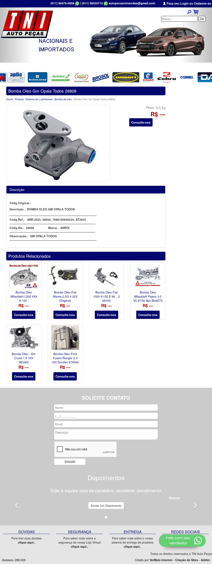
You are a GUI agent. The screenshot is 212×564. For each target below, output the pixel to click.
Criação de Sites (186, 560)
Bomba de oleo (63, 99)
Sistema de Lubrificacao (39, 99)
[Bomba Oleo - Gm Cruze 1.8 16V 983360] (23, 337)
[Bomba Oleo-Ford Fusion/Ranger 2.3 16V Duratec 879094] (65, 337)
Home (9, 99)
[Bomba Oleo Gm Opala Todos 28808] (58, 143)
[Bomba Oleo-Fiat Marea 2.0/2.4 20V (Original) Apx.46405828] (65, 276)
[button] (16, 504)
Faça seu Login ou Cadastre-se (188, 3)
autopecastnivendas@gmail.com (132, 3)
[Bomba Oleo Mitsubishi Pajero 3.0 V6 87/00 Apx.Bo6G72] (147, 276)
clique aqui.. (26, 542)
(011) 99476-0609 (62, 3)
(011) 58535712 (92, 3)
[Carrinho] (195, 12)
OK (202, 19)
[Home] (27, 24)
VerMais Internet (161, 560)
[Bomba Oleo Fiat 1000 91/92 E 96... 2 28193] (106, 276)
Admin (205, 560)
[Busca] (189, 11)
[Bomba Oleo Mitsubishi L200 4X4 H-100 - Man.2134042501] (23, 276)
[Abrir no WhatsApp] (77, 3)
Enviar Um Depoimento (106, 505)
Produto (19, 99)
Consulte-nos (141, 122)
